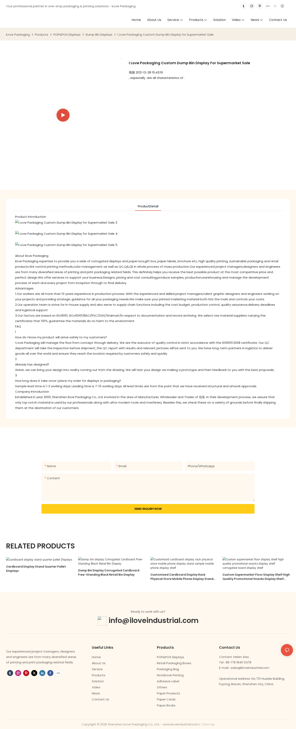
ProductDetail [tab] (148, 206)
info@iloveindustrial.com (154, 620)
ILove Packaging (18, 34)
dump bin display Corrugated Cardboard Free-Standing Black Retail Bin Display (108, 572)
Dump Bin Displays (99, 34)
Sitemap (208, 724)
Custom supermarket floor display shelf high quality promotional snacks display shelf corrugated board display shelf (256, 577)
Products (41, 34)
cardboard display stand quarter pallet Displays (36, 569)
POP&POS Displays (67, 34)
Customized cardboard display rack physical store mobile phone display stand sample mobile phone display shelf (181, 577)
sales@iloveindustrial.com (250, 668)
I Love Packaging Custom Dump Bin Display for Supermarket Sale (165, 34)
